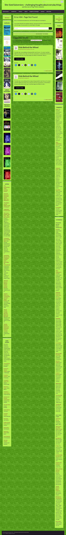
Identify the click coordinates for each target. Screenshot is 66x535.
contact (42, 11)
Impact (57, 109)
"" (7, 240)
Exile (57, 229)
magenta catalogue (34, 11)
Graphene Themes (11, 533)
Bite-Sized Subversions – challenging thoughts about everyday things (33, 5)
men (33, 49)
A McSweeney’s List (59, 19)
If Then (57, 445)
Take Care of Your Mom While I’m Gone (59, 428)
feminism (25, 49)
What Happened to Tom (58, 144)
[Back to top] (63, 532)
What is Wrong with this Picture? (59, 470)
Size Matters (58, 438)
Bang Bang (58, 189)
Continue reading (19, 59)
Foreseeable (58, 207)
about (26, 11)
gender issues (29, 49)
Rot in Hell (58, 521)
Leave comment (48, 70)
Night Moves (58, 383)
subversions (6, 11)
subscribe (48, 11)
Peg (60, 227)
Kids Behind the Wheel (28, 47)
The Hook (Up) (59, 395)
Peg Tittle (21, 49)
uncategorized (26, 78)
